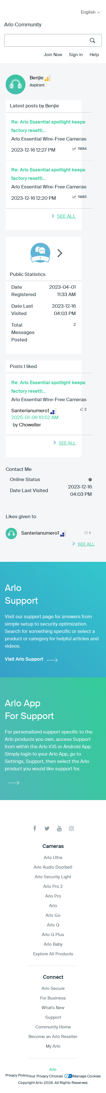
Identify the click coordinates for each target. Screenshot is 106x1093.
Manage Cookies (87, 1076)
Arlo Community (22, 24)
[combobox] (53, 40)
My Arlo (8, 3)
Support (53, 1017)
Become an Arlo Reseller (53, 1037)
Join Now (53, 55)
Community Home (53, 1027)
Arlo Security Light (53, 877)
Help (94, 55)
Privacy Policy (16, 1075)
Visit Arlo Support (24, 659)
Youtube (59, 828)
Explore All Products (53, 954)
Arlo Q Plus (53, 935)
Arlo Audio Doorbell (53, 867)
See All (66, 216)
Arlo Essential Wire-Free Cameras (48, 139)
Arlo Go (53, 915)
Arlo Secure (53, 988)
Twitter (47, 828)
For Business (53, 998)
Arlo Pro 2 (53, 886)
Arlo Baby (53, 944)
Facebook (34, 828)
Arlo (53, 906)
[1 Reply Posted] (40, 253)
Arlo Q (53, 925)
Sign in (76, 55)
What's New (53, 1008)
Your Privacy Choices (45, 1076)
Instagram (71, 828)
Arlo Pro (53, 896)
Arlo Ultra (53, 858)
